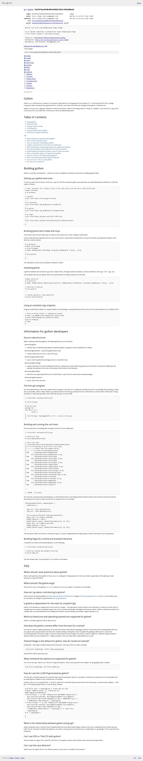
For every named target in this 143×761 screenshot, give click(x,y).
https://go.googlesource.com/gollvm (92, 596)
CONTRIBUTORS (31, 81)
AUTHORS (29, 76)
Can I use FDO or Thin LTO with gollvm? (39, 160)
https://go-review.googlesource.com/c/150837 (52, 40)
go (25, 9)
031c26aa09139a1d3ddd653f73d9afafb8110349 (47, 21)
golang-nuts (55, 576)
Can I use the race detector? (35, 162)
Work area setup (32, 124)
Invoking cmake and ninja (35, 126)
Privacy (17, 758)
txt (135, 758)
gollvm (30, 9)
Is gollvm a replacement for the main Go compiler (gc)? (44, 145)
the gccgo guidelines (60, 598)
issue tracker (49, 587)
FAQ (25, 135)
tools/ (28, 70)
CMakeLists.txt (31, 79)
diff (66, 23)
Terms (22, 758)
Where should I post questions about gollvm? (41, 138)
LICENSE (29, 83)
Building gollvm (31, 122)
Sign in (139, 3)
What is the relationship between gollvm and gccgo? (43, 157)
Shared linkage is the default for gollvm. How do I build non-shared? (48, 151)
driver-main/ (30, 63)
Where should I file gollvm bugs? (37, 141)
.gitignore (29, 74)
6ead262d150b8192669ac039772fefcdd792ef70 (47, 23)
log (72, 14)
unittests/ (29, 72)
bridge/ (28, 56)
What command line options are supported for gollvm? (44, 153)
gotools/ (29, 65)
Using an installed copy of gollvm (37, 130)
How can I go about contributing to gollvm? (40, 143)
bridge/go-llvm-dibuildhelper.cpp (34, 46)
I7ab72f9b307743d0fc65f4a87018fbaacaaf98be (50, 38)
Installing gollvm (32, 128)
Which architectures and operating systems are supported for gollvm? (49, 147)
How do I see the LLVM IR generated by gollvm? (42, 155)
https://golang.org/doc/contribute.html (61, 596)
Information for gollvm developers (37, 132)
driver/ (28, 60)
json (139, 758)
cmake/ (28, 58)
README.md (30, 88)
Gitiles (12, 758)
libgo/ (28, 67)
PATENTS (29, 86)
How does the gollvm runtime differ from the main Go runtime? (47, 149)
